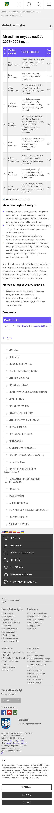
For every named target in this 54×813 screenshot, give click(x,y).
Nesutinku (26, 795)
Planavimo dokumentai (20, 364)
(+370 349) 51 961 (17, 741)
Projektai (15, 538)
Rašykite (7, 700)
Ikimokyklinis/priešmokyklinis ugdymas (28, 510)
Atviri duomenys (34, 683)
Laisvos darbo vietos (21, 574)
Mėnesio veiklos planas (22, 553)
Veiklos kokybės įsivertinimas (24, 420)
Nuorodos (32, 653)
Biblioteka (14, 489)
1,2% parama (16, 567)
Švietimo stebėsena (19, 524)
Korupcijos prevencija (20, 434)
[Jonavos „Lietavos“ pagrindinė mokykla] (7, 4)
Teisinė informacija (35, 680)
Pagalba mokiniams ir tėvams (39, 617)
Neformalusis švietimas (21, 413)
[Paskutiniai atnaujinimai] (29, 4)
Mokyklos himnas (9, 632)
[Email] (15, 712)
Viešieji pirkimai (16, 399)
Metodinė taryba (17, 427)
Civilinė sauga (16, 441)
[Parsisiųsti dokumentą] (6, 326)
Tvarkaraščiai (16, 496)
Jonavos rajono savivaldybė (29, 724)
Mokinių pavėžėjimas (19, 406)
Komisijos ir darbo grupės (11, 15)
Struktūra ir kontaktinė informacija (25, 12)
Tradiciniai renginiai (10, 635)
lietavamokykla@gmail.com (17, 743)
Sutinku (26, 803)
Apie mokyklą (8, 613)
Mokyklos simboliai (10, 629)
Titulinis (4, 12)
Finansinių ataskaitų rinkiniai (23, 371)
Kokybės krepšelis (18, 517)
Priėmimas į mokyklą (11, 641)
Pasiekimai (7, 626)
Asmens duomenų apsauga (22, 448)
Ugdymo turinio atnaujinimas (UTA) (26, 455)
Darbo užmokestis (18, 503)
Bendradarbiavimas (10, 638)
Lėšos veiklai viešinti (10, 661)
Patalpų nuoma (17, 462)
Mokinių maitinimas (18, 385)
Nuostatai (14, 357)
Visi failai (13, 350)
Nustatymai (27, 787)
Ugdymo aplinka (9, 620)
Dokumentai (16, 545)
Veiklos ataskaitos (19, 378)
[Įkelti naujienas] (19, 4)
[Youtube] (9, 712)
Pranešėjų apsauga (35, 670)
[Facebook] (3, 712)
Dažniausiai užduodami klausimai (37, 666)
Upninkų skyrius (9, 617)
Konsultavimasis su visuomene (40, 662)
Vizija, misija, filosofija (11, 623)
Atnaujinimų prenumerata (23, 582)
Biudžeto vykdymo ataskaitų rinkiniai (28, 392)
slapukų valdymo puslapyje (28, 778)
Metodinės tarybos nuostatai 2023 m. (32, 326)
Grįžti (9, 338)
